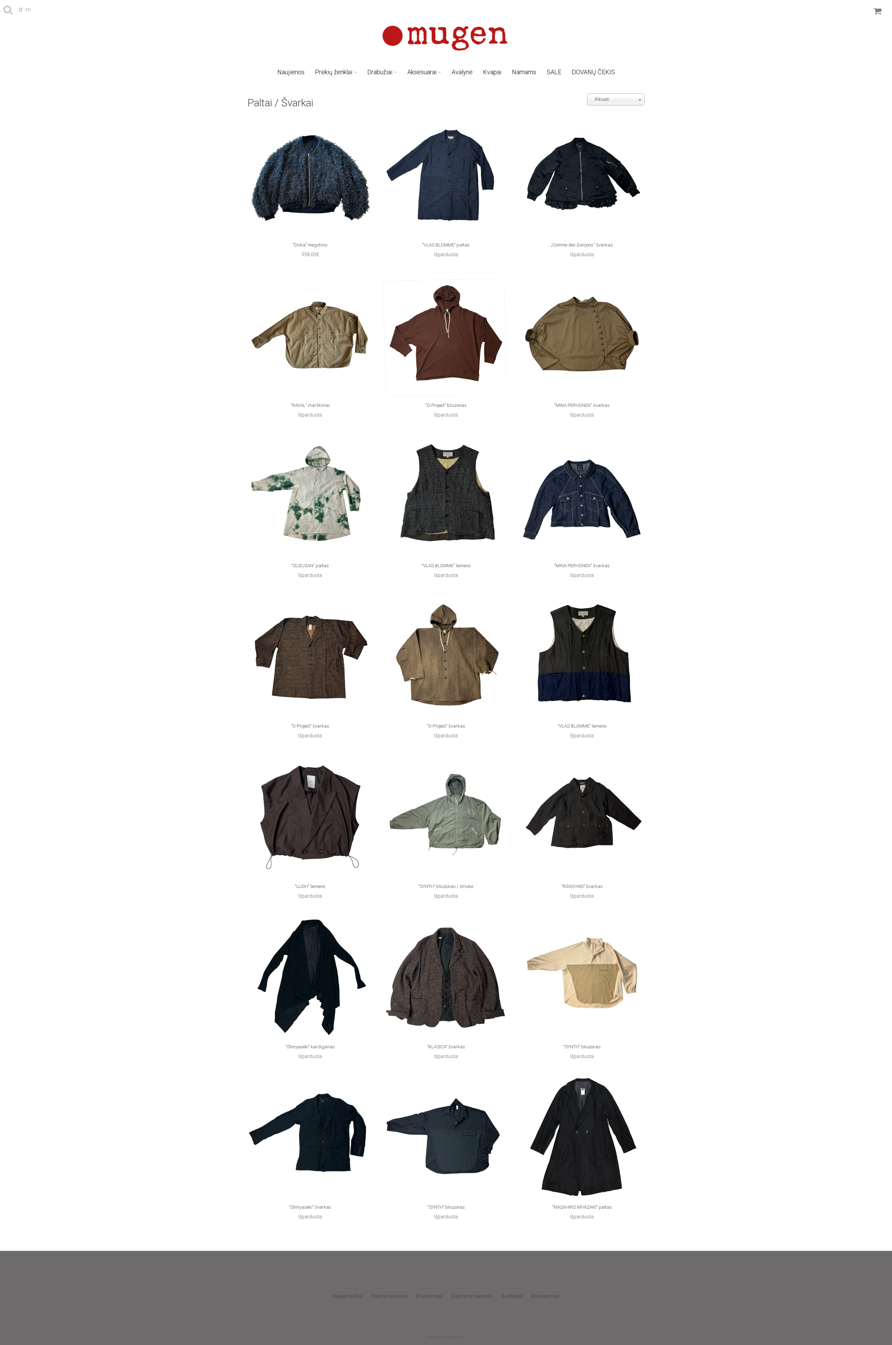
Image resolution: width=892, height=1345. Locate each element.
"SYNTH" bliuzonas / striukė (446, 886)
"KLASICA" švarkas (446, 1046)
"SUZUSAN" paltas (310, 565)
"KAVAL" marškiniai (310, 405)
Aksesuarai (422, 72)
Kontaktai (512, 1296)
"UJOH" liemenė (310, 886)
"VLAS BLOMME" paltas (446, 245)
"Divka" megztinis (310, 245)
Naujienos (291, 72)
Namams (524, 72)
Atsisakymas (545, 1296)
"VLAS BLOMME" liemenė (446, 565)
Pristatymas (429, 1296)
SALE (554, 72)
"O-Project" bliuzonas (446, 405)
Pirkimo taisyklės (389, 1296)
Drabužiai (379, 72)
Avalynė (462, 72)
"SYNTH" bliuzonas (582, 1046)
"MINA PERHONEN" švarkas (582, 405)
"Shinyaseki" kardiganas (310, 1046)
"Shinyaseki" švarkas (310, 1207)
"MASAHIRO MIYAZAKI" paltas (582, 1207)
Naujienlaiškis (347, 1296)
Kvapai (492, 72)
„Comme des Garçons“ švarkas (582, 245)
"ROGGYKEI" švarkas (582, 886)
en (28, 9)
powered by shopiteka (444, 1336)
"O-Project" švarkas (310, 726)
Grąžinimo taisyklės (472, 1296)
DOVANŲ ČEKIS (593, 72)
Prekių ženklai (333, 72)
